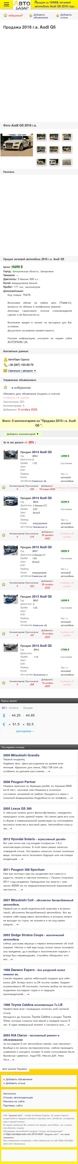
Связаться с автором (22, 370)
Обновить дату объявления (19, 393)
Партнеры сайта (13, 1105)
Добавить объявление (41, 16)
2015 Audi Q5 (42, 547)
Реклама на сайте (13, 1101)
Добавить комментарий (23, 434)
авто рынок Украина (14, 1069)
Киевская (37, 481)
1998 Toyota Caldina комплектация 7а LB (32, 1004)
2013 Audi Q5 (42, 596)
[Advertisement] (39, 75)
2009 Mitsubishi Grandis (21, 755)
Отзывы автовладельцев (18, 1097)
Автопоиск (9, 1093)
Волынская (40, 674)
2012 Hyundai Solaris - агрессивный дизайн (34, 839)
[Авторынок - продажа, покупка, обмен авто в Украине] (22, 10)
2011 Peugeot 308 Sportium (24, 869)
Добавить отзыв (66, 16)
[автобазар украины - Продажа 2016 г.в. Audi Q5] (16, 145)
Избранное (16, 15)
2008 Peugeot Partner (19, 782)
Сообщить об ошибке (16, 397)
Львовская (39, 527)
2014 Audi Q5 (42, 452)
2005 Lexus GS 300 (17, 808)
